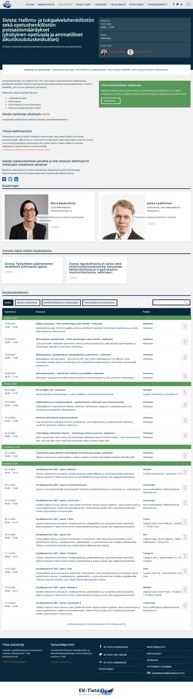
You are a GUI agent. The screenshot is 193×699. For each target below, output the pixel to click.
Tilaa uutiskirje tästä (13, 661)
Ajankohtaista (46, 4)
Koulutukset (65, 4)
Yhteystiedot (136, 4)
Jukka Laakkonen (143, 51)
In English (152, 660)
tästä (46, 114)
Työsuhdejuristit (157, 4)
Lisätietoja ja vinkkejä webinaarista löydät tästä (26, 149)
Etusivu (30, 4)
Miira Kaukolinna (117, 51)
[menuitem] (30, 4)
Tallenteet (101, 4)
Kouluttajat (83, 4)
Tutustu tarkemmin (60, 662)
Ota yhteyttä (109, 100)
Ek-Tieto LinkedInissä (114, 662)
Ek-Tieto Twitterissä (115, 655)
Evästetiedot (154, 653)
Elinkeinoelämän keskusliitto (168, 673)
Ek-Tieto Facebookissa (115, 647)
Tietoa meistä (117, 4)
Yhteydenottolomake (159, 666)
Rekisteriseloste (156, 647)
